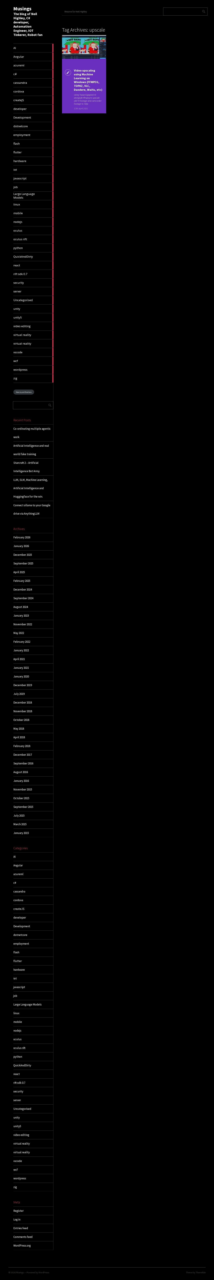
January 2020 (21, 676)
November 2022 (22, 624)
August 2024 (20, 607)
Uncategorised (22, 1109)
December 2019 (22, 685)
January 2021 (21, 668)
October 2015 (21, 798)
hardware (19, 970)
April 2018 (19, 737)
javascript (19, 987)
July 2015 (19, 815)
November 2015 (22, 789)
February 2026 (21, 537)
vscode (17, 1161)
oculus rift (19, 1048)
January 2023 (21, 615)
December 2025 (22, 555)
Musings (22, 8)
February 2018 (21, 746)
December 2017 (22, 755)
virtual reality (21, 1143)
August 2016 (20, 772)
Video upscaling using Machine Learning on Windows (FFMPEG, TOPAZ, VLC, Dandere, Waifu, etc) (88, 80)
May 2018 (18, 728)
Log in (16, 1219)
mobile (17, 1022)
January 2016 (21, 781)
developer (19, 917)
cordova (18, 900)
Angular (18, 865)
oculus (17, 1039)
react (16, 1074)
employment (21, 943)
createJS (18, 909)
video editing (21, 1135)
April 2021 (19, 659)
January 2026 (21, 546)
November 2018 (22, 711)
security (18, 1091)
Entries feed (20, 1228)
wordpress (19, 1178)
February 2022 (21, 642)
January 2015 (21, 833)
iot (15, 978)
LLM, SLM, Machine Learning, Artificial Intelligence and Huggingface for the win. (30, 488)
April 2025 (19, 572)
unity (16, 1117)
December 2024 (22, 589)
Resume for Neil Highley (76, 11)
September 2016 (23, 763)
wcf (15, 1169)
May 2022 (18, 633)
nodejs (17, 1030)
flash (16, 952)
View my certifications (24, 392)
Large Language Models (27, 1004)
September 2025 (23, 563)
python (17, 1056)
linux (16, 1013)
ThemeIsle (200, 1272)
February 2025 (21, 581)
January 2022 (21, 650)
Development (21, 926)
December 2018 (22, 702)
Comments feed (23, 1237)
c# (14, 883)
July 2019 (19, 694)
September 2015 (23, 807)
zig (15, 1187)
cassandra (19, 891)
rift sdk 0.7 (19, 1083)
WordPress (44, 1272)
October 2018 (21, 720)
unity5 (17, 1126)
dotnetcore (20, 935)
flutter (17, 961)
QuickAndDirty (22, 1065)
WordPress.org (22, 1245)
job (15, 996)
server (17, 1100)
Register (18, 1211)
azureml (18, 874)
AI (14, 857)
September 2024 (23, 598)
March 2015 (20, 824)
